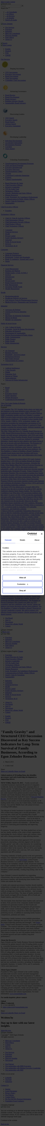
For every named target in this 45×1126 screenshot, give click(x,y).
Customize (21, 584)
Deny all (22, 590)
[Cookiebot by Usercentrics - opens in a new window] (28, 534)
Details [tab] (22, 540)
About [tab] (37, 540)
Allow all (22, 578)
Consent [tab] (8, 540)
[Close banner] (41, 534)
